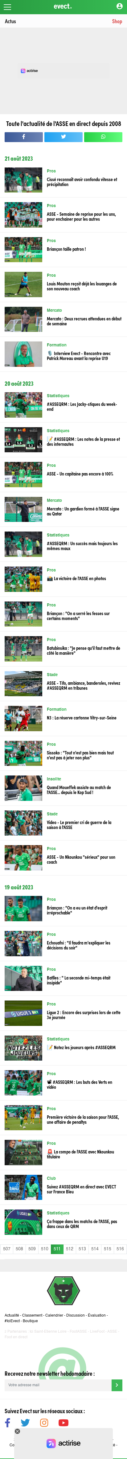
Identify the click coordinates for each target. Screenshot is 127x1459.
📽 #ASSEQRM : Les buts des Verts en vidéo (79, 1084)
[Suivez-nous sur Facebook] (7, 1424)
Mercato (54, 311)
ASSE (112, 1332)
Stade (52, 675)
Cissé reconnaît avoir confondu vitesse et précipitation (82, 181)
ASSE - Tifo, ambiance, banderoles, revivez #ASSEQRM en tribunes (83, 685)
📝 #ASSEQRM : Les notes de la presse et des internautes (83, 441)
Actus (10, 21)
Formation (57, 345)
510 (44, 1249)
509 (32, 1249)
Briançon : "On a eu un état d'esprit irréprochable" (77, 910)
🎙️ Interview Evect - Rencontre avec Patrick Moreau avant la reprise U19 (79, 355)
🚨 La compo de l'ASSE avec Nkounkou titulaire (80, 1154)
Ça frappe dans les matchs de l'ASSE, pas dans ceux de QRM (82, 1223)
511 (57, 1249)
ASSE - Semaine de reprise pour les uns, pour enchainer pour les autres (81, 216)
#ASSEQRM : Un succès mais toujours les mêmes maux (82, 545)
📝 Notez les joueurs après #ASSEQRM (81, 1046)
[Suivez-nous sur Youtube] (63, 1424)
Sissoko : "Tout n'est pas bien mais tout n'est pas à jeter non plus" (80, 755)
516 (120, 1249)
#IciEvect (12, 1321)
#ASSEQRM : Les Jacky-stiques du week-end (82, 406)
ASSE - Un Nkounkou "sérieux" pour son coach (81, 859)
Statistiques (58, 396)
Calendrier (54, 1316)
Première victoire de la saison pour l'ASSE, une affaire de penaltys (83, 1119)
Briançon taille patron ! (66, 248)
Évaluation (97, 1316)
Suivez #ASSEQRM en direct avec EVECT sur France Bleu (81, 1189)
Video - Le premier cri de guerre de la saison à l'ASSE (79, 824)
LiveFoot (97, 1332)
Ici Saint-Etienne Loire (48, 1332)
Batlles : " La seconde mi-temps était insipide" (78, 980)
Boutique (30, 1321)
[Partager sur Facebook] (24, 137)
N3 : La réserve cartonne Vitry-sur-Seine (82, 717)
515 (107, 1249)
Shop (117, 21)
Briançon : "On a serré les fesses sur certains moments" (78, 615)
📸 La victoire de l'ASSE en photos (76, 577)
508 (19, 1249)
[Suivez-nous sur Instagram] (44, 1424)
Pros (51, 171)
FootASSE (78, 1332)
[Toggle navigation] (7, 7)
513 (82, 1249)
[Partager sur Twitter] (63, 137)
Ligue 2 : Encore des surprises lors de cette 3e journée (84, 1014)
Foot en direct (16, 1337)
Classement (32, 1316)
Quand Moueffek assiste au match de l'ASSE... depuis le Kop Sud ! (79, 789)
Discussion (75, 1316)
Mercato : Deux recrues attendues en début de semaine (84, 321)
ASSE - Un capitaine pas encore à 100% (80, 473)
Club (51, 1179)
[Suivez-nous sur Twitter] (25, 1424)
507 (6, 1249)
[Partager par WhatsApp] (103, 137)
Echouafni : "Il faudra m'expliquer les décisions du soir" (78, 945)
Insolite (54, 779)
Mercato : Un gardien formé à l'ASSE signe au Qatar (83, 511)
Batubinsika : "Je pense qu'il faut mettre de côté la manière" (83, 650)
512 (69, 1249)
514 (95, 1249)
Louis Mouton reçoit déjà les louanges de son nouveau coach (82, 286)
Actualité (12, 1316)
